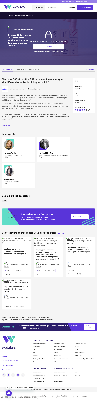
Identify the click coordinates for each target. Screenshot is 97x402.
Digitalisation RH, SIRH (44, 317)
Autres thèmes (58, 362)
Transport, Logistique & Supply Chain (84, 358)
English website (66, 389)
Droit (34, 352)
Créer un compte (7, 365)
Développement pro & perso (40, 343)
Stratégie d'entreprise (59, 343)
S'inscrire (72, 7)
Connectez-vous (7, 370)
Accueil (4, 317)
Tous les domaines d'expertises (16, 317)
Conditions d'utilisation (37, 389)
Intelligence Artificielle (60, 346)
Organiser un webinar (82, 1)
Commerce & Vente (80, 352)
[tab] (7, 69)
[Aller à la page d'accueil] (16, 7)
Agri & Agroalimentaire (39, 358)
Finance (77, 349)
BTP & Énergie (78, 355)
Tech (34, 349)
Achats (56, 352)
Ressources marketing (68, 1)
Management (36, 346)
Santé (34, 362)
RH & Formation (32, 317)
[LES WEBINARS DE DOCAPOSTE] (16, 263)
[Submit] (58, 7)
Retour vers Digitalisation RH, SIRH (21, 15)
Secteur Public (57, 355)
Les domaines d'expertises (10, 361)
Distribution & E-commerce (61, 358)
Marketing (77, 346)
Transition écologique (80, 343)
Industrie (35, 355)
